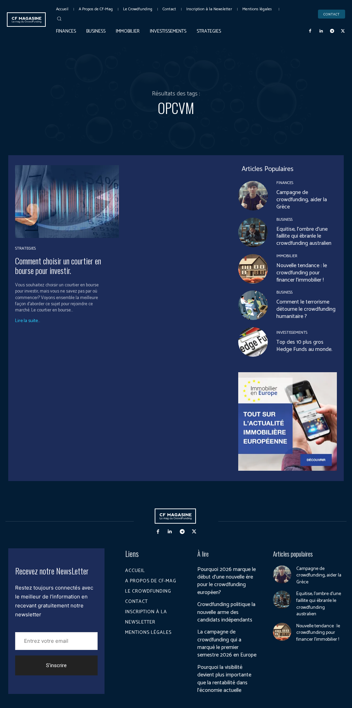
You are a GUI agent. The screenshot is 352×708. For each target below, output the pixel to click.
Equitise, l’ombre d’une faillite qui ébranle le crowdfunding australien (303, 236)
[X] (342, 31)
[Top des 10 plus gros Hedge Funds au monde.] (253, 342)
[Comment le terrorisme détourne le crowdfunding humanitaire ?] (253, 305)
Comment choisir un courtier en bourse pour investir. (58, 265)
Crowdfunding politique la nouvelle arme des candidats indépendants (226, 612)
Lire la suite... (27, 321)
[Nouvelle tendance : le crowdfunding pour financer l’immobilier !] (253, 269)
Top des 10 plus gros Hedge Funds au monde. (304, 346)
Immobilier (286, 256)
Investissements (291, 333)
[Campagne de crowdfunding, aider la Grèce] (253, 195)
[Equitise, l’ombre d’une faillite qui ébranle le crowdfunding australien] (253, 232)
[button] (59, 18)
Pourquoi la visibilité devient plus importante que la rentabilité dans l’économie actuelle (224, 679)
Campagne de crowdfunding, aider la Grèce (301, 200)
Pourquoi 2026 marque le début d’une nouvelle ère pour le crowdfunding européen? (226, 581)
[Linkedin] (321, 31)
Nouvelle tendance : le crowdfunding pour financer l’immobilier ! (301, 273)
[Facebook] (310, 31)
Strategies (25, 249)
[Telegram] (332, 31)
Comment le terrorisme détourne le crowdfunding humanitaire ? (306, 309)
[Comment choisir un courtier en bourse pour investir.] (67, 201)
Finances (284, 183)
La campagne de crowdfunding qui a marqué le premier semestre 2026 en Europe (226, 643)
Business (284, 220)
